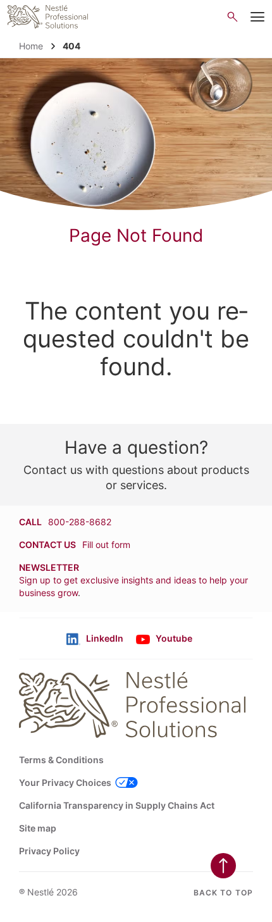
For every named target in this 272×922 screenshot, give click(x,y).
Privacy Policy (49, 850)
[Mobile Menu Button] (257, 17)
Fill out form (106, 544)
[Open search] (232, 16)
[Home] (48, 16)
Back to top (223, 892)
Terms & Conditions (61, 759)
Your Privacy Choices (65, 782)
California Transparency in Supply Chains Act (116, 805)
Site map (37, 828)
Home (31, 45)
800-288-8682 (79, 521)
